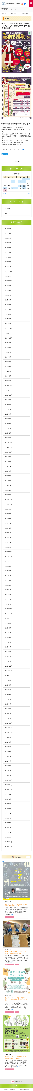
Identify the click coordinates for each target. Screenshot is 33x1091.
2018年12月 (8, 666)
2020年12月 (8, 552)
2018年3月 (8, 709)
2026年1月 (8, 266)
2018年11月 (8, 671)
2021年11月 (8, 504)
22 (24, 186)
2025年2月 (8, 319)
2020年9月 (8, 566)
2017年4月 (8, 761)
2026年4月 (8, 252)
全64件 (4, 861)
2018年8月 (8, 685)
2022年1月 (8, 495)
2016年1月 (8, 832)
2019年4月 (8, 647)
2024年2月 (8, 376)
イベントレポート (9, 916)
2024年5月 (8, 362)
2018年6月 (8, 694)
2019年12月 (8, 609)
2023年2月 (8, 433)
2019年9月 (8, 623)
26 (12, 188)
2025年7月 (8, 295)
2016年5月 (8, 813)
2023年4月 (8, 423)
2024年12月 (8, 328)
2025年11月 (8, 276)
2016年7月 (8, 804)
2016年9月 (8, 794)
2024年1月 (8, 381)
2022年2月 (8, 490)
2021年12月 (8, 499)
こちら (22, 149)
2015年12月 (8, 837)
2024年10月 (8, 338)
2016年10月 (8, 789)
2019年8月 (8, 628)
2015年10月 (8, 846)
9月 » (28, 193)
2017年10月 (8, 732)
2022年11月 (8, 447)
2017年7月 (8, 747)
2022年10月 (8, 452)
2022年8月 (8, 461)
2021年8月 (8, 518)
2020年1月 (8, 604)
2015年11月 (8, 842)
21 (20, 186)
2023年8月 (8, 404)
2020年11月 (8, 556)
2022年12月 (8, 442)
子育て (16, 964)
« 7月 (4, 193)
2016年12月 (8, 780)
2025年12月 (8, 271)
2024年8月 (8, 347)
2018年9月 (8, 680)
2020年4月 (8, 590)
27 (16, 188)
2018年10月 (8, 675)
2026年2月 (8, 262)
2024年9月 (8, 342)
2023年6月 (8, 414)
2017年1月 (8, 775)
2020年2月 (8, 599)
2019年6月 (8, 637)
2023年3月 (8, 428)
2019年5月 (8, 642)
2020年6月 (8, 580)
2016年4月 (8, 818)
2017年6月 (8, 751)
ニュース (7, 213)
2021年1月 (8, 547)
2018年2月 (8, 713)
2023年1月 (8, 438)
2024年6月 (8, 357)
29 (24, 188)
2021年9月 (8, 514)
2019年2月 (8, 656)
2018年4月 (8, 704)
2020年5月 (8, 585)
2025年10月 (8, 281)
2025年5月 (8, 304)
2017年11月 (8, 728)
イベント (18, 13)
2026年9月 (8, 228)
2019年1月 (8, 661)
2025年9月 (8, 285)
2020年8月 (8, 571)
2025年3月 (8, 314)
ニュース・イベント (10, 13)
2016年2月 (8, 827)
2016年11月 (8, 785)
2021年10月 (8, 509)
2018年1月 (8, 718)
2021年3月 (8, 537)
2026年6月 (8, 243)
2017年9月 (8, 737)
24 (5, 188)
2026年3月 (8, 257)
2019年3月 (8, 652)
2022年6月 (8, 471)
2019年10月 (8, 618)
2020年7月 (8, 575)
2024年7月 (8, 352)
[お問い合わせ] (16, 1081)
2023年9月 (8, 400)
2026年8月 (8, 233)
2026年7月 (8, 238)
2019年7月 (8, 632)
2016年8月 (8, 799)
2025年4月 (8, 309)
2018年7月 (8, 690)
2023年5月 (8, 419)
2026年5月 (8, 247)
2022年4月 (8, 480)
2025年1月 (8, 323)
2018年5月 (8, 699)
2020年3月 (8, 594)
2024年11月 (8, 333)
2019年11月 (8, 613)
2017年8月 (8, 742)
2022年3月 (8, 485)
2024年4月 (8, 366)
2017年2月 (8, 770)
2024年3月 (8, 371)
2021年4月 (8, 533)
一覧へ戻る (17, 161)
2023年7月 (8, 409)
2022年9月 (8, 457)
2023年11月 (8, 390)
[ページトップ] (16, 1086)
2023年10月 (8, 395)
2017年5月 (8, 756)
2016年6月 (8, 808)
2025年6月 (8, 300)
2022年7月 (8, 466)
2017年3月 (8, 766)
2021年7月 (8, 523)
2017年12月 (8, 723)
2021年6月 (8, 528)
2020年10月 (8, 561)
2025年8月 (8, 290)
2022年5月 (8, 476)
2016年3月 (8, 823)
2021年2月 (8, 542)
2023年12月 (8, 385)
